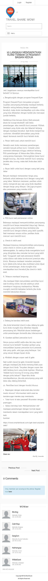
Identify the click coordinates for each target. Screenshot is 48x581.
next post (35, 470)
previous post (14, 468)
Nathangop (16, 548)
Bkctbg (15, 512)
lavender (41, 456)
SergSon (15, 536)
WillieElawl (16, 560)
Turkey (19, 515)
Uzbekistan (21, 562)
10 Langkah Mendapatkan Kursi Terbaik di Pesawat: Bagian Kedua (24, 55)
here (10, 492)
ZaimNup (16, 524)
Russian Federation (23, 539)
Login (19, 2)
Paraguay (20, 527)
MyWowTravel (28, 576)
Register (29, 2)
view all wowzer (8, 569)
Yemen (20, 551)
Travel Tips (24, 48)
